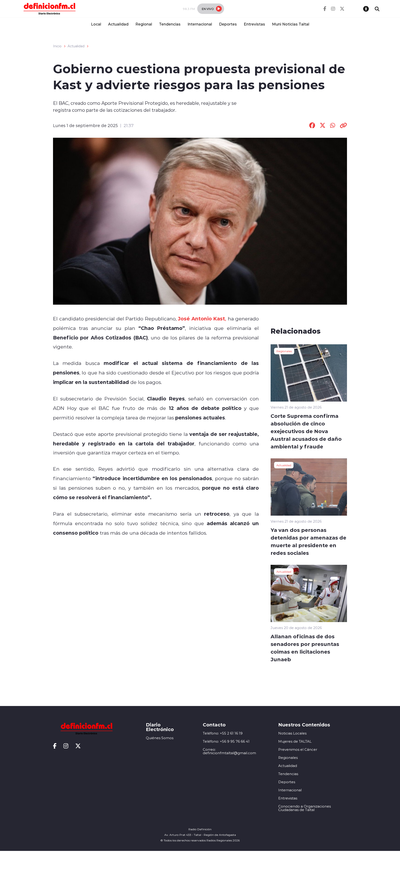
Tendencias (170, 24)
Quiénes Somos (159, 738)
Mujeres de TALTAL (295, 741)
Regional (143, 24)
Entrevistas (254, 24)
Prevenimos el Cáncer (297, 749)
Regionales (284, 351)
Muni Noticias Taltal (290, 24)
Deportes (228, 24)
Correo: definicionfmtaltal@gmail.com (229, 751)
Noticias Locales (292, 733)
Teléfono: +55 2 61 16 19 (223, 733)
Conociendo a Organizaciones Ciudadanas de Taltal (304, 808)
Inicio (57, 46)
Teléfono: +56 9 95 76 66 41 (226, 741)
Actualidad (118, 24)
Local (96, 24)
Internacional (200, 24)
